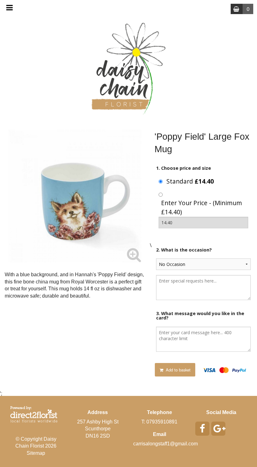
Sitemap (36, 453)
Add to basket (178, 370)
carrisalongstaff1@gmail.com (165, 443)
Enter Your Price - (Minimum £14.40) (201, 207)
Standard (190, 181)
